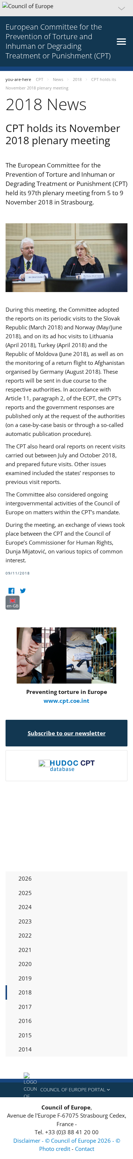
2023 (25, 921)
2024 (25, 907)
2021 (25, 949)
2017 (25, 1006)
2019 (25, 978)
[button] (66, 8)
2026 (25, 878)
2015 (25, 1035)
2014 (25, 1049)
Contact (84, 1148)
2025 (25, 893)
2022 (25, 935)
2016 (25, 1020)
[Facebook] (11, 591)
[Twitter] (22, 591)
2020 (25, 963)
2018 (25, 992)
